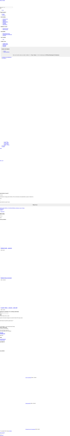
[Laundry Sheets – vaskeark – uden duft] (13, 305)
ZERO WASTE (5, 29)
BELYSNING (5, 24)
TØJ (3, 39)
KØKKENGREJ (5, 28)
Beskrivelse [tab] (2, 211)
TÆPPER (4, 23)
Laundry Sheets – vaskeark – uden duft (9, 307)
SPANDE (4, 35)
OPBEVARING (5, 21)
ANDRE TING (5, 43)
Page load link (2, 432)
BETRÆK (4, 22)
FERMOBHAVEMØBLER (7, 34)
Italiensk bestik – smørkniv (6, 248)
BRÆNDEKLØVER (6, 33)
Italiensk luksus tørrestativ (6, 277)
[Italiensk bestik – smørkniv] (13, 246)
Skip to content (2, 0)
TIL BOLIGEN (5, 19)
